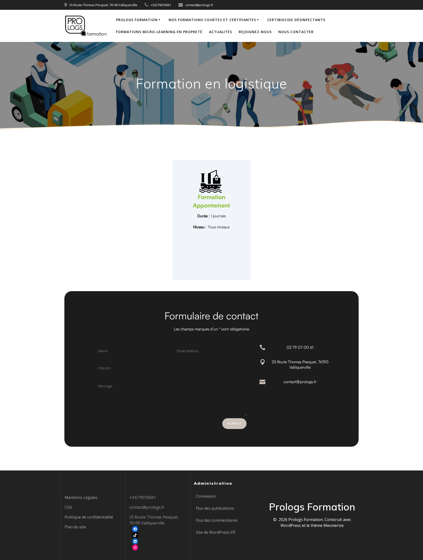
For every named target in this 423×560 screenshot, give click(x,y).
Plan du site (75, 527)
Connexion (206, 496)
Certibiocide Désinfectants (296, 19)
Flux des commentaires (217, 520)
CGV (68, 507)
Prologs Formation (137, 19)
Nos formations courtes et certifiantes (212, 19)
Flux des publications (215, 508)
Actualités (220, 31)
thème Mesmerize (327, 525)
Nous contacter (296, 31)
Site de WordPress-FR (215, 532)
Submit (234, 423)
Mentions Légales (81, 497)
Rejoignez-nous (255, 31)
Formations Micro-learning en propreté (159, 31)
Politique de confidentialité (89, 517)
